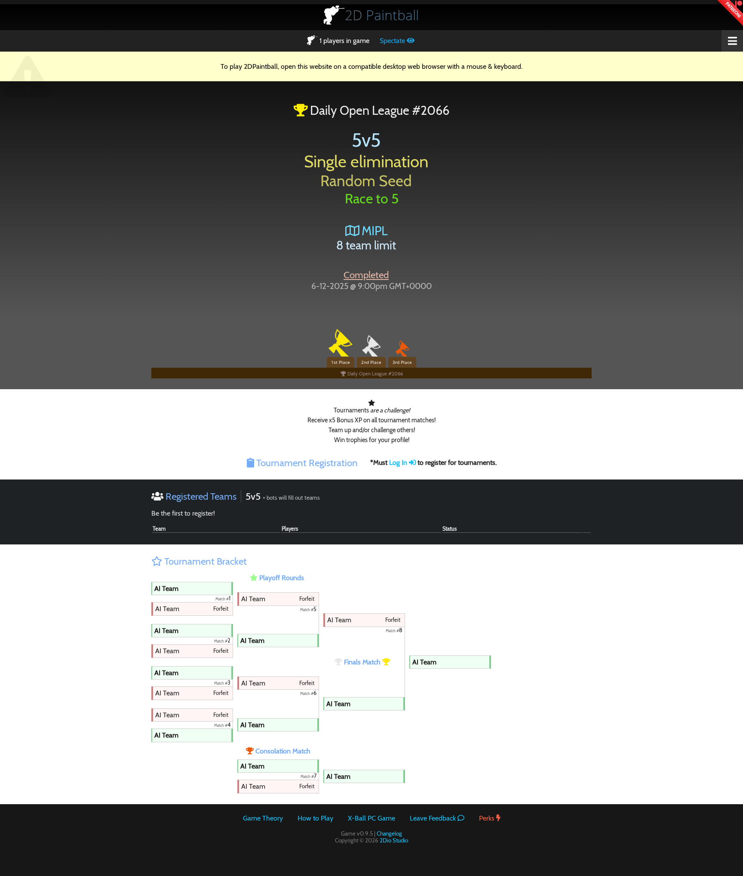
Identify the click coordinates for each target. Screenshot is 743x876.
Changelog (389, 833)
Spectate (393, 41)
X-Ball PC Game (371, 818)
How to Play (315, 818)
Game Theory (263, 818)
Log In (399, 462)
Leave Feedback (433, 818)
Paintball (382, 15)
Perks (487, 818)
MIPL (373, 230)
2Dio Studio (394, 840)
